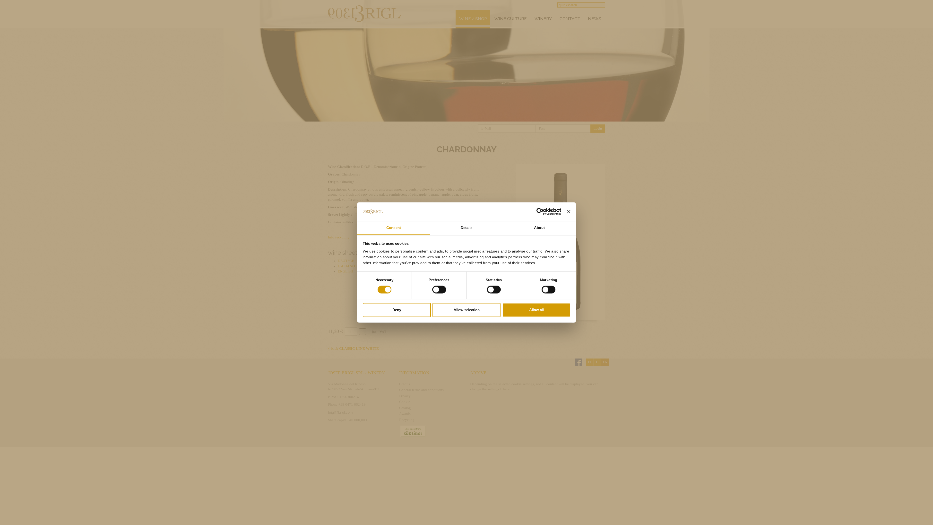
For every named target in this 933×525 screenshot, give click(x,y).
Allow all (536, 310)
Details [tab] (467, 228)
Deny (396, 310)
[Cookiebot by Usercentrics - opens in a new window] (540, 211)
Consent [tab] (393, 228)
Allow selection (467, 310)
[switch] (439, 290)
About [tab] (539, 228)
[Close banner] (568, 211)
